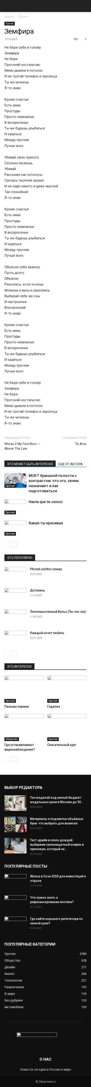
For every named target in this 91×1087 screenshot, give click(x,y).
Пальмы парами (16, 706)
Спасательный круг (61, 745)
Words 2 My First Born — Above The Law (22, 446)
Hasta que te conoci (46, 502)
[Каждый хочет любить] (15, 638)
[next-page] (14, 544)
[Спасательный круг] (67, 727)
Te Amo (81, 444)
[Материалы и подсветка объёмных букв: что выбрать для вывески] (15, 824)
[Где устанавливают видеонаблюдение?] (24, 727)
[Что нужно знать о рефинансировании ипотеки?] (15, 903)
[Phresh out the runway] (15, 574)
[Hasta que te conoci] (15, 507)
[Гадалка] (67, 689)
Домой (9, 16)
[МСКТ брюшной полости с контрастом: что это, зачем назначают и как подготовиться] (15, 480)
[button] (7, 6)
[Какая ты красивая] (15, 528)
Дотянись (37, 590)
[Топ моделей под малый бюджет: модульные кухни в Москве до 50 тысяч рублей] (15, 803)
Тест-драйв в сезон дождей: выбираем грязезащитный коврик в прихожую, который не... (57, 844)
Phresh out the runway (46, 569)
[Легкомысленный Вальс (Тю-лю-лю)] (15, 617)
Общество (12, 739)
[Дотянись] (15, 596)
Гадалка (53, 706)
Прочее (23, 16)
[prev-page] (7, 544)
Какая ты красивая (46, 523)
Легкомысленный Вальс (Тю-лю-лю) (58, 611)
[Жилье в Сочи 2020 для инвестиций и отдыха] (15, 882)
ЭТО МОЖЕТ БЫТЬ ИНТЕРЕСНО (30, 464)
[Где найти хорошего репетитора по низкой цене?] (15, 924)
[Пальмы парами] (24, 689)
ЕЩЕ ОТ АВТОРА (70, 464)
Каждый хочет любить (47, 633)
